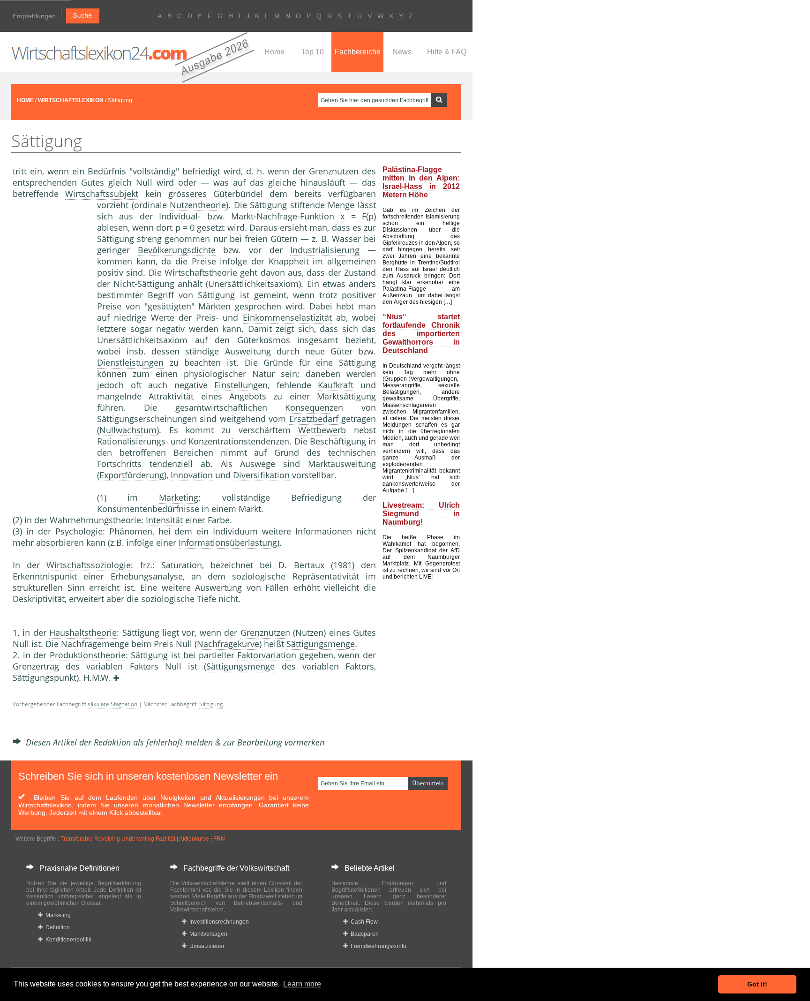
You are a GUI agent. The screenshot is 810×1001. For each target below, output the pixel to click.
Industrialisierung (325, 250)
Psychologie (79, 531)
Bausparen (363, 934)
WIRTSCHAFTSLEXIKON (71, 100)
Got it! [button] (757, 984)
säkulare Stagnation (112, 704)
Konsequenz (309, 407)
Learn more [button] (302, 984)
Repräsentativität (325, 576)
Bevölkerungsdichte (177, 250)
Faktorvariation (266, 655)
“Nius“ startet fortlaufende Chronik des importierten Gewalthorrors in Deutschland (421, 333)
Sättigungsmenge (320, 643)
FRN (219, 838)
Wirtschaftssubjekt (101, 193)
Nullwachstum (128, 430)
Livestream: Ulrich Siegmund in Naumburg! (421, 513)
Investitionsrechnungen (218, 921)
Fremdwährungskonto (377, 946)
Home (274, 52)
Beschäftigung (338, 441)
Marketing (178, 497)
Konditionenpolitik (67, 939)
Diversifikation (261, 475)
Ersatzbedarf (313, 418)
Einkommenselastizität (287, 317)
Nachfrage (276, 216)
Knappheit (289, 261)
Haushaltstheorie (83, 632)
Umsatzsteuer (206, 946)
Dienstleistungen (130, 362)
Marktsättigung (346, 396)
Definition (56, 927)
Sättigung (211, 704)
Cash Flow (363, 921)
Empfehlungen (34, 16)
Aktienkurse (194, 838)
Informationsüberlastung (228, 542)
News (402, 52)
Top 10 (312, 52)
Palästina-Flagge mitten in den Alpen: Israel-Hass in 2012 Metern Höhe (421, 182)
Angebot (245, 396)
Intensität (164, 520)
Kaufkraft (335, 385)
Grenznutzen (334, 171)
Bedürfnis (107, 171)
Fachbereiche (358, 52)
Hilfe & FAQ (446, 52)
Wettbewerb (322, 430)
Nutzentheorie (198, 205)
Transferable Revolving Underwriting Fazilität (117, 838)
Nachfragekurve (228, 643)
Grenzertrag (36, 666)
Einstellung (236, 385)
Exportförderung (131, 475)
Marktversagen (207, 934)
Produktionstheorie (88, 655)
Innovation (192, 475)
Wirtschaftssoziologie (88, 565)
